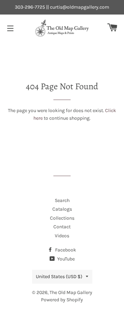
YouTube (65, 259)
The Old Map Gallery (71, 292)
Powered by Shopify (62, 300)
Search (62, 200)
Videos (62, 236)
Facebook (65, 250)
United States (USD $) (59, 276)
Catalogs (62, 209)
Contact (62, 227)
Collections (62, 218)
